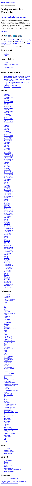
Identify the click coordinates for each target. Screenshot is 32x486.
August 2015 (7, 234)
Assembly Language (9, 299)
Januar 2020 (7, 153)
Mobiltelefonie (8, 358)
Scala (5, 396)
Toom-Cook (20, 43)
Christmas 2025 (8, 67)
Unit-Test (6, 422)
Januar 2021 (7, 134)
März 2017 (7, 205)
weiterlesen (4, 31)
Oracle (6, 370)
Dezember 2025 (8, 97)
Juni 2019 (6, 163)
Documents (7, 327)
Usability (6, 424)
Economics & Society (10, 328)
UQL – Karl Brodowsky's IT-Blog (13, 76)
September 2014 (8, 251)
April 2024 (7, 105)
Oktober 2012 (8, 287)
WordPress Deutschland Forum (12, 469)
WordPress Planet (9, 471)
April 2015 (7, 241)
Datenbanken (7, 319)
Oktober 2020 (8, 139)
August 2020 (7, 142)
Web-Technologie (9, 432)
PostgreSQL (7, 381)
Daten (5, 317)
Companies (7, 311)
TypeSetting (7, 419)
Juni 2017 (6, 200)
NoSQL (6, 365)
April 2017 (7, 204)
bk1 (3, 39)
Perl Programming (9, 379)
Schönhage (26, 41)
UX (5, 426)
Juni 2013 (6, 275)
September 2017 (8, 196)
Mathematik (7, 354)
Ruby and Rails (8, 393)
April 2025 (7, 100)
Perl (5, 376)
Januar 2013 (7, 282)
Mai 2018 (6, 183)
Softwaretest (7, 409)
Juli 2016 (6, 217)
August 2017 (7, 197)
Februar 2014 (7, 262)
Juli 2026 (6, 94)
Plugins (6, 462)
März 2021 (7, 131)
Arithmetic (22, 39)
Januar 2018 (7, 190)
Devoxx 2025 (8, 69)
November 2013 (8, 267)
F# (5, 333)
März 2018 (7, 187)
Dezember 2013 (8, 265)
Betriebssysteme (8, 300)
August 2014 (7, 253)
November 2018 (8, 174)
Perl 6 (5, 378)
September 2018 (8, 177)
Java (5, 344)
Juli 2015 (6, 236)
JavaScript (7, 347)
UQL (5, 65)
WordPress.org (8, 453)
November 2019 (8, 156)
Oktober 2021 (8, 120)
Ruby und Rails (8, 395)
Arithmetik (7, 297)
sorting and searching (10, 410)
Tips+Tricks (7, 418)
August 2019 (7, 160)
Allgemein (7, 294)
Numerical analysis (9, 367)
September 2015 (8, 233)
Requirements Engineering (11, 390)
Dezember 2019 (8, 154)
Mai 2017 (6, 202)
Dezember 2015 (8, 228)
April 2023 (7, 109)
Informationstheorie (9, 341)
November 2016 (8, 211)
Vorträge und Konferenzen (11, 429)
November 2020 (8, 137)
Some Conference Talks (20, 77)
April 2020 (7, 148)
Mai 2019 (6, 165)
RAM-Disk (7, 388)
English (10, 41)
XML (5, 441)
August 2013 (7, 272)
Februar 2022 (7, 116)
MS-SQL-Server (8, 359)
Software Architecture (10, 404)
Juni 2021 (6, 126)
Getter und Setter (16, 87)
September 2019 (8, 159)
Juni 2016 (6, 219)
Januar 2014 (7, 264)
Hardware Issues (8, 336)
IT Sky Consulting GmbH (11, 478)
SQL (5, 413)
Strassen (14, 43)
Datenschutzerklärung (13, 483)
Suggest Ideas (8, 463)
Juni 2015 (6, 238)
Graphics (6, 334)
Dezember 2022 (8, 111)
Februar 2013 (7, 281)
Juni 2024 (6, 103)
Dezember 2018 (8, 173)
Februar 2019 (7, 170)
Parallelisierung (8, 375)
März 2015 (7, 242)
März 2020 (7, 150)
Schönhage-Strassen (6, 43)
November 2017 (8, 193)
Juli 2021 (6, 125)
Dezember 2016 (8, 210)
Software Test (8, 405)
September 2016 (8, 214)
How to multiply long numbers (14, 17)
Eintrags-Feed (8, 450)
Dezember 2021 (8, 119)
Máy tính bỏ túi (8, 77)
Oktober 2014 (8, 250)
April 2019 (7, 166)
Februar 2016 (7, 225)
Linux (5, 350)
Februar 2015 (7, 244)
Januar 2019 (7, 171)
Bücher (6, 302)
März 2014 (7, 261)
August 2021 (7, 123)
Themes (6, 466)
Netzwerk (6, 364)
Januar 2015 (7, 245)
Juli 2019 (6, 162)
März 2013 (7, 279)
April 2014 (7, 259)
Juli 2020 (6, 143)
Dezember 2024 (8, 102)
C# (5, 307)
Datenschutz (7, 321)
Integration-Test (8, 342)
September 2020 (8, 140)
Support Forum (8, 465)
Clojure (6, 310)
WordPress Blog (8, 468)
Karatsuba (20, 41)
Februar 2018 (7, 188)
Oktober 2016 (8, 213)
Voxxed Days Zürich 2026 (11, 64)
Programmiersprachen (10, 382)
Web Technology (8, 430)
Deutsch (6, 54)
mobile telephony (8, 356)
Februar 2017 (7, 207)
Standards (6, 416)
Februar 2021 (7, 133)
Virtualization (7, 427)
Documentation (8, 460)
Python (6, 62)
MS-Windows (8, 361)
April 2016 (7, 222)
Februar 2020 (7, 151)
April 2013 (7, 278)
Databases (7, 316)
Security (6, 401)
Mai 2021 (6, 128)
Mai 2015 (6, 239)
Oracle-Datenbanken (9, 373)
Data (5, 314)
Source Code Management (11, 412)
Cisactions (27, 76)
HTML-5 (6, 339)
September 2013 (8, 270)
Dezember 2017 (8, 191)
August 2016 (7, 216)
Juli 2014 (6, 255)
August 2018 (7, 179)
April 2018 (7, 185)
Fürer (15, 41)
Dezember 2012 (8, 284)
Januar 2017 (7, 208)
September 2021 (8, 122)
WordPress (7, 435)
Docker (6, 325)
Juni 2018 (6, 182)
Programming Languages (11, 384)
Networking (7, 362)
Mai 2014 (6, 258)
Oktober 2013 (8, 268)
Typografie (7, 421)
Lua (5, 353)
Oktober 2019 (8, 157)
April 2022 (7, 112)
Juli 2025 (6, 99)
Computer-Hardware (9, 313)
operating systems (9, 368)
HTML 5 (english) (9, 338)
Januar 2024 (7, 106)
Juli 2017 (6, 199)
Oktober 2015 (8, 231)
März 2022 (7, 114)
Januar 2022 (7, 117)
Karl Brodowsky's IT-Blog (8, 2)
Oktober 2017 (8, 194)
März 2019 (7, 168)
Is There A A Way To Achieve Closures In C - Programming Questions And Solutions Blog (16, 83)
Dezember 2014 (8, 247)
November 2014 (8, 248)
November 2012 (8, 285)
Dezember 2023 (8, 108)
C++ (5, 308)
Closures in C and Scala (10, 85)
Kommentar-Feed (9, 451)
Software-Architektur (10, 407)
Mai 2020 (6, 146)
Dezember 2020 (8, 136)
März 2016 (7, 224)
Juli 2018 (6, 180)
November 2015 (8, 230)
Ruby (5, 392)
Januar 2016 (7, 227)
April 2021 (7, 129)
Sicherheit (6, 402)
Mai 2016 (6, 221)
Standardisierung (8, 415)
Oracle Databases (8, 371)
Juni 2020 (6, 145)
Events (6, 331)
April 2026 (7, 95)
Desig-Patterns (8, 322)
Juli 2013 (6, 273)
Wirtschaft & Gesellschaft (11, 433)
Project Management (9, 385)
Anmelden (7, 448)
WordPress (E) (8, 436)
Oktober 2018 (8, 176)
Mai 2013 (6, 276)
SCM (5, 399)
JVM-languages (8, 348)
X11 (5, 438)
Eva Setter (7, 87)
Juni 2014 (6, 256)
